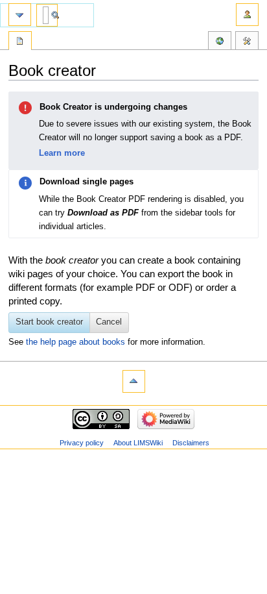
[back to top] (133, 381)
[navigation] (19, 14)
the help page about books (75, 342)
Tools (247, 42)
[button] (109, 322)
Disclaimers (190, 443)
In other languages (220, 42)
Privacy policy (82, 443)
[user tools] (247, 14)
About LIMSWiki (138, 443)
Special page (20, 42)
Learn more (62, 153)
